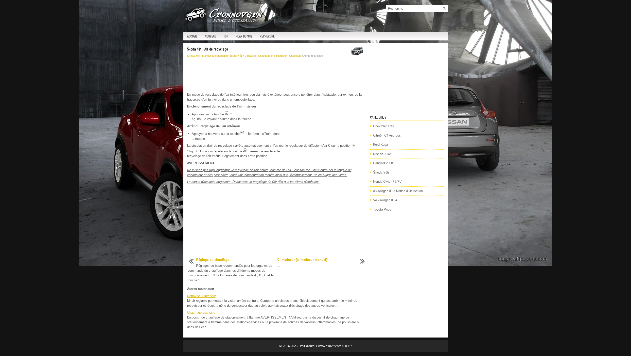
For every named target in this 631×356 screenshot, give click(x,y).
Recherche (267, 36)
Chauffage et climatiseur (272, 55)
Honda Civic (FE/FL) (387, 181)
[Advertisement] (277, 75)
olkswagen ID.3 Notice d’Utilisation (398, 191)
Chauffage (295, 55)
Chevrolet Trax (383, 126)
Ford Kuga (380, 144)
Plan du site (244, 36)
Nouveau (210, 36)
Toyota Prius (382, 209)
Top (226, 36)
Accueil (192, 36)
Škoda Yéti (193, 55)
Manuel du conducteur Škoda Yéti (222, 55)
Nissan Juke (382, 154)
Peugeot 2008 (383, 163)
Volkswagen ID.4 (385, 200)
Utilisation (250, 55)
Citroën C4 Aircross (387, 135)
